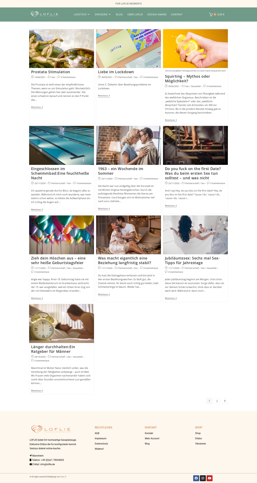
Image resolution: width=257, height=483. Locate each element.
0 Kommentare (68, 77)
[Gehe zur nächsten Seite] (225, 401)
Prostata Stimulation (50, 71)
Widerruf (99, 448)
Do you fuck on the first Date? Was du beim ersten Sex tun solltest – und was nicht (193, 173)
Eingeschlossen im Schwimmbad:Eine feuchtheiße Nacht (60, 173)
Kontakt (149, 433)
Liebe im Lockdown (116, 71)
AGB (97, 433)
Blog (147, 443)
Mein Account (152, 438)
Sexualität (196, 86)
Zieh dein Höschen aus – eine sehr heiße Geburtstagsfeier (58, 260)
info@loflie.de (47, 464)
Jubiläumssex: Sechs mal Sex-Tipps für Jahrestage (192, 260)
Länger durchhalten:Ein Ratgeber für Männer (53, 349)
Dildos (198, 438)
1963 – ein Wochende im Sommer (120, 171)
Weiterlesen (37, 107)
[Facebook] (196, 478)
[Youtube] (210, 478)
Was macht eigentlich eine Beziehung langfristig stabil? (124, 260)
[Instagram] (203, 478)
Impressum (100, 438)
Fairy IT (63, 477)
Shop (198, 433)
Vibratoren (200, 443)
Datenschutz (101, 443)
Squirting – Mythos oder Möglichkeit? (187, 78)
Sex (53, 77)
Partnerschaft (125, 77)
